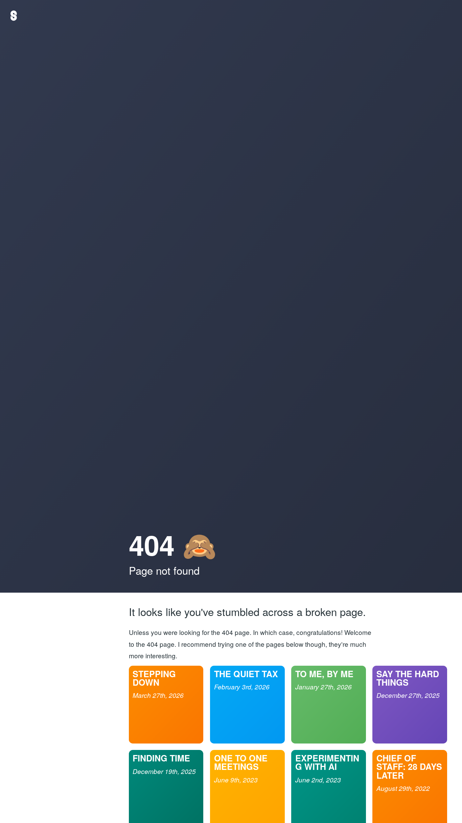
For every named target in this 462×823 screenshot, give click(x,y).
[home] (13, 15)
